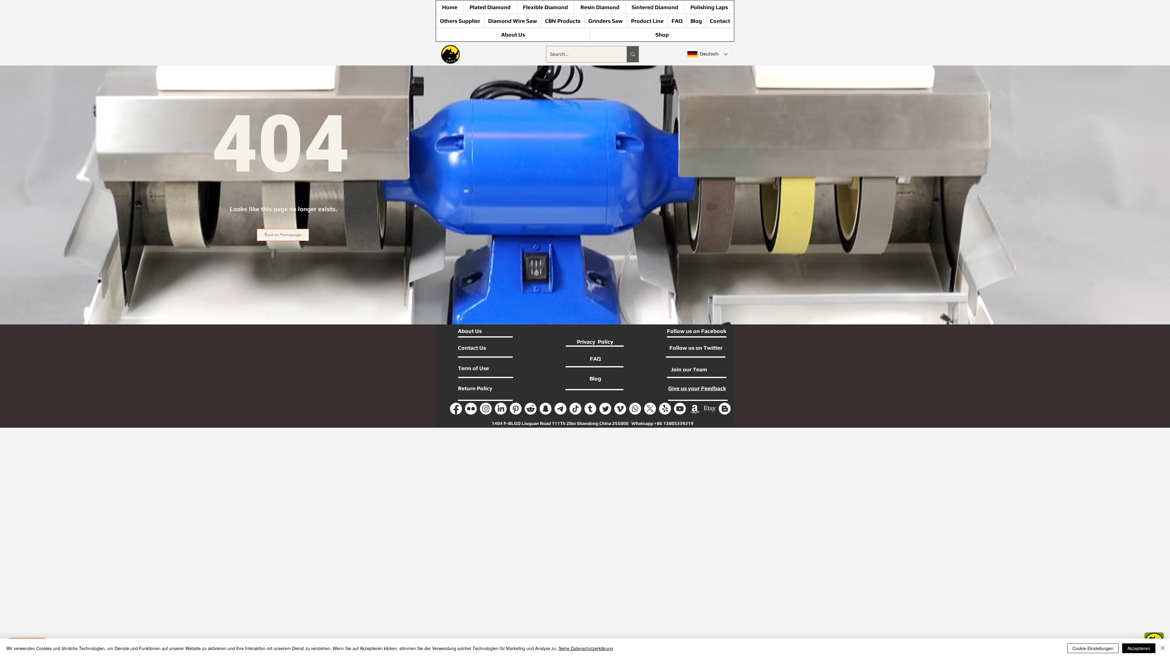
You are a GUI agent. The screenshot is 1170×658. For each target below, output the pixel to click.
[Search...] (633, 54)
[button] (283, 235)
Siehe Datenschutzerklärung (585, 648)
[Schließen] (1162, 648)
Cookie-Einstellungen (1092, 648)
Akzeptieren (1138, 648)
